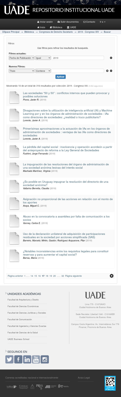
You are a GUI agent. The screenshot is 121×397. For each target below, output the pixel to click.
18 (47, 275)
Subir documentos (69, 21)
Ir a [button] (102, 21)
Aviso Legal (84, 377)
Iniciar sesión (46, 21)
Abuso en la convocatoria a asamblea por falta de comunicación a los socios (66, 218)
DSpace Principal (10, 31)
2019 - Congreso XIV (88, 31)
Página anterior (15, 275)
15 (35, 275)
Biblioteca (57, 27)
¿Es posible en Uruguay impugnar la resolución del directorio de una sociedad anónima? (65, 183)
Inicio (42, 27)
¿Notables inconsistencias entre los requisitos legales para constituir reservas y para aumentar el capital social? (66, 252)
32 (62, 275)
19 (50, 275)
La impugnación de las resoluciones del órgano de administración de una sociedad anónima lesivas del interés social (66, 165)
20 (54, 275)
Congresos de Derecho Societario (56, 31)
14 (32, 275)
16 (39, 275)
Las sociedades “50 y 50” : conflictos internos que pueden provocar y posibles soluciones (66, 94)
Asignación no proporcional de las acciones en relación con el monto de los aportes (68, 200)
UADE (73, 27)
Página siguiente (73, 275)
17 (43, 275)
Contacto (90, 21)
